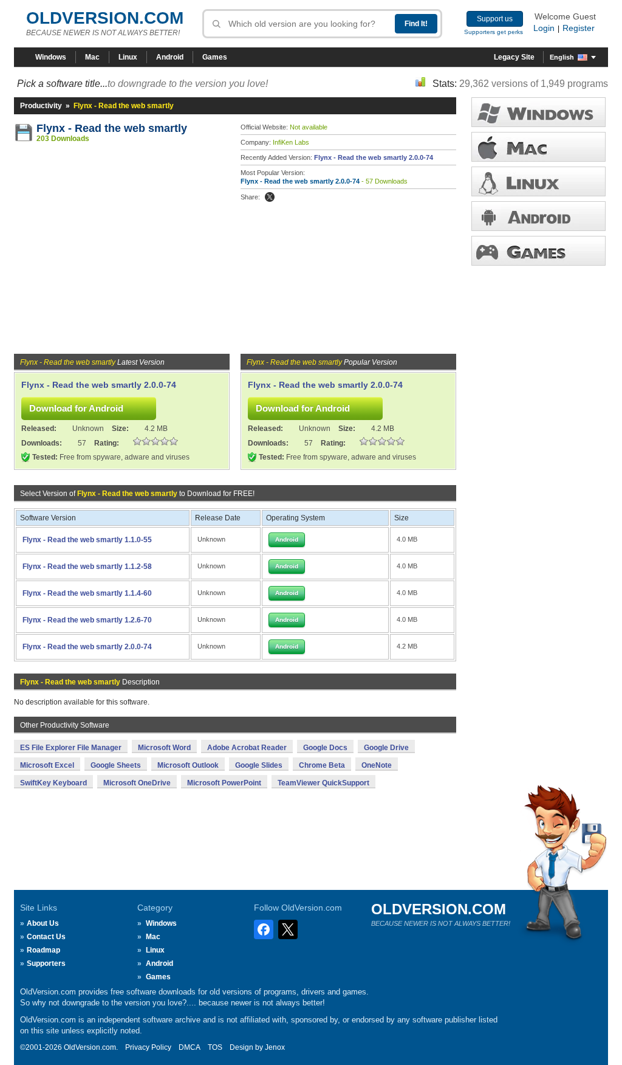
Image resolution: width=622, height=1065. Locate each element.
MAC (538, 147)
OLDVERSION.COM (104, 18)
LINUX (538, 181)
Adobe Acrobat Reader (247, 747)
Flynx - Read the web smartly (111, 128)
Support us (495, 19)
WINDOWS (538, 112)
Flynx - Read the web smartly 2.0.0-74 (373, 157)
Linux (127, 57)
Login (544, 28)
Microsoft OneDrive (137, 783)
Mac (92, 57)
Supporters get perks (493, 32)
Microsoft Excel (47, 765)
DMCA (189, 1047)
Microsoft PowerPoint (224, 783)
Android (169, 57)
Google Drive (386, 747)
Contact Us (46, 936)
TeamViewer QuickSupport (323, 783)
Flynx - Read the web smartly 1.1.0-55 (87, 540)
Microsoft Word (164, 747)
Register (578, 28)
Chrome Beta (322, 765)
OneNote (376, 765)
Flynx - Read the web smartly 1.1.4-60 (87, 593)
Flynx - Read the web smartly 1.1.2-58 (87, 566)
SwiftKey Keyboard (53, 783)
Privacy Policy (148, 1047)
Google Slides (258, 765)
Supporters (46, 963)
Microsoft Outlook (188, 765)
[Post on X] (270, 197)
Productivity (41, 106)
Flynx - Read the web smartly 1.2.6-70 (87, 620)
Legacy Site (514, 57)
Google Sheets (116, 765)
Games (214, 57)
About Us (43, 923)
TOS (215, 1047)
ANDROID (538, 216)
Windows (50, 57)
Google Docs (325, 747)
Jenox (275, 1047)
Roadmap (43, 950)
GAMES (538, 251)
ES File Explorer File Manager (70, 747)
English (562, 57)
